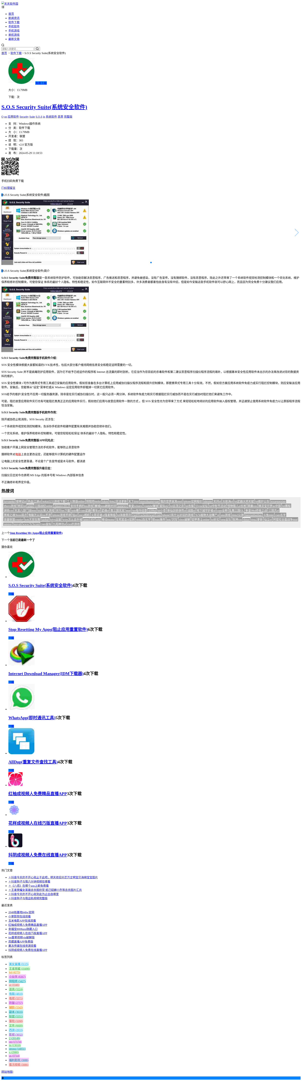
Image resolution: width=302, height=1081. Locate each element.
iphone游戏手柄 (61, 515)
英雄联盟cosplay (13, 519)
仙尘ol (268, 519)
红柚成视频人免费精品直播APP (37, 793)
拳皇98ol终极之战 (256, 510)
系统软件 (51, 116)
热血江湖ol (34, 501)
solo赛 (75, 510)
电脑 (18, 454)
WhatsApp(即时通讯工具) (31, 717)
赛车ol (96, 510)
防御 (16, 1002)
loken (105, 501)
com (158, 515)
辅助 (16, 1007)
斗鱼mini (268, 515)
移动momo (108, 519)
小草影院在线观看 (19, 916)
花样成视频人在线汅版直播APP (37, 823)
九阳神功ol (59, 524)
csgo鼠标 (46, 524)
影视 (16, 1034)
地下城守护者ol (206, 510)
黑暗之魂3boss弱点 (15, 515)
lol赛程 (286, 505)
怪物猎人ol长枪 (236, 505)
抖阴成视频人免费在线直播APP (37, 855)
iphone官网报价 (193, 501)
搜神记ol (21, 501)
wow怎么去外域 (72, 519)
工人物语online (76, 501)
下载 (11, 593)
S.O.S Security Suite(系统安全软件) (44, 107)
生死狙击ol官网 (125, 519)
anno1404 (89, 519)
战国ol (191, 510)
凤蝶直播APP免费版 (20, 941)
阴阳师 (17, 981)
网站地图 (7, 1071)
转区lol (22, 505)
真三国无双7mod (120, 510)
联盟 (16, 1016)
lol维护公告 (262, 501)
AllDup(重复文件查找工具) (33, 762)
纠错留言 (9, 187)
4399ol (152, 510)
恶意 (60, 116)
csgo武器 (85, 510)
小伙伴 (17, 976)
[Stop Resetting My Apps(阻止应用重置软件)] (21, 620)
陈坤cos (237, 519)
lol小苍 (161, 510)
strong (17, 1048)
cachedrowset (147, 515)
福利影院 (18, 1060)
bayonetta (9, 501)
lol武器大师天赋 (244, 501)
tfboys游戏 (10, 505)
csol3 (135, 515)
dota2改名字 (143, 519)
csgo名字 (280, 515)
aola (98, 519)
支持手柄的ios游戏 (81, 505)
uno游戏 (226, 515)
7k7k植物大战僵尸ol (207, 515)
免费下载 (41, 83)
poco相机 (84, 515)
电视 (16, 998)
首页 (11, 13)
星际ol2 (164, 505)
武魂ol (105, 510)
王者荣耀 (19, 968)
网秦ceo (252, 505)
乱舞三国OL (236, 510)
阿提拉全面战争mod (285, 519)
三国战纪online (44, 505)
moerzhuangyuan (149, 501)
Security (24, 116)
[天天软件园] (9, 3)
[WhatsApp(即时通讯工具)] (21, 709)
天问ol (217, 501)
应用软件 (13, 116)
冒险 (16, 1021)
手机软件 (14, 26)
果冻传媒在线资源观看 (22, 945)
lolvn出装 (55, 519)
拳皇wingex (135, 505)
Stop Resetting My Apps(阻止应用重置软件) (36, 533)
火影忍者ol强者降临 (103, 515)
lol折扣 (215, 519)
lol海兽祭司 (124, 515)
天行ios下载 (63, 510)
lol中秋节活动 (217, 505)
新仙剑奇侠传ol (176, 510)
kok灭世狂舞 (32, 519)
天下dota (133, 501)
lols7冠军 (172, 519)
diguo (246, 519)
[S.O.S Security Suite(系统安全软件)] (21, 576)
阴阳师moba (93, 501)
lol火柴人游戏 (46, 510)
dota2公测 (238, 515)
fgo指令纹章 (139, 510)
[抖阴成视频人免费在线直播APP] (15, 846)
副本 (16, 1011)
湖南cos (8, 510)
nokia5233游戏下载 (53, 501)
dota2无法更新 (118, 501)
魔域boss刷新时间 (105, 505)
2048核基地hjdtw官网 (21, 912)
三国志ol (273, 510)
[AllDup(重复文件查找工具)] (21, 753)
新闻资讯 (14, 18)
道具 (16, 989)
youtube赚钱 (151, 505)
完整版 (68, 116)
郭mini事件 (158, 519)
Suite (32, 116)
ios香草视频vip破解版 (21, 937)
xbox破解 (184, 519)
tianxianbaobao (253, 515)
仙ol (75, 515)
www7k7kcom (31, 524)
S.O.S (39, 116)
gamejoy (122, 505)
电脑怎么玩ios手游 (39, 515)
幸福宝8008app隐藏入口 (23, 929)
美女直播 (18, 964)
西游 (16, 1030)
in (44, 116)
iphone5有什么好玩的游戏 (177, 515)
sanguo (8, 524)
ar (14, 984)
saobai (45, 519)
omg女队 (226, 519)
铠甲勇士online (201, 519)
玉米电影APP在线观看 (22, 920)
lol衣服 (189, 505)
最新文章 (14, 39)
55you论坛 (201, 505)
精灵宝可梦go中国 (269, 505)
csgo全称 (222, 510)
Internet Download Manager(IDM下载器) (46, 673)
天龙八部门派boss (25, 510)
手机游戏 (14, 30)
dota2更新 (257, 519)
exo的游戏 (73, 524)
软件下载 (14, 22)
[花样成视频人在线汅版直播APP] (14, 814)
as (14, 1055)
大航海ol (227, 501)
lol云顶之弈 (177, 505)
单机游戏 (14, 34)
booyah (17, 524)
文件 (16, 1025)
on (5, 116)
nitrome (208, 501)
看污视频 (18, 1064)
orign (30, 505)
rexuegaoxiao (278, 501)
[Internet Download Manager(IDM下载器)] (21, 664)
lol (14, 972)
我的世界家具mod (171, 501)
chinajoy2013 (61, 505)
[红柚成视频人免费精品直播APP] (15, 785)
